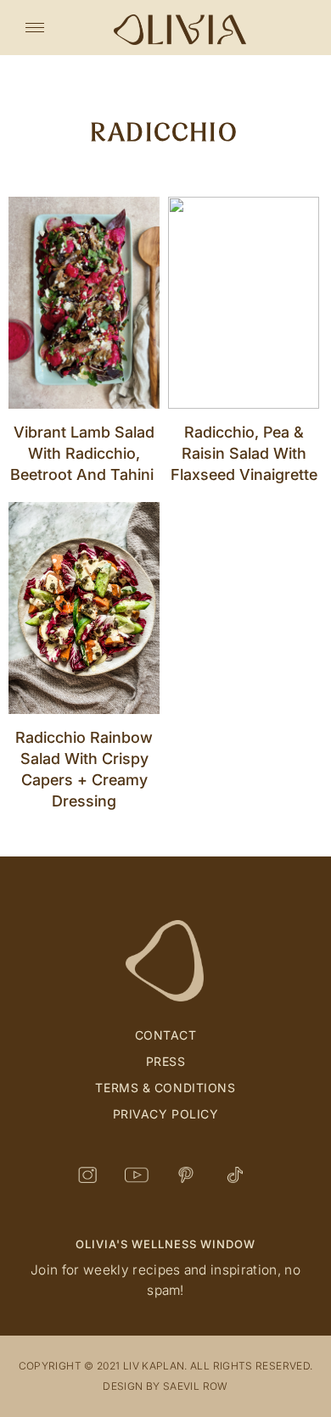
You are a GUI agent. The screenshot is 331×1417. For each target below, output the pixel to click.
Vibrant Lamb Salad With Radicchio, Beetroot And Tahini (84, 453)
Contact (166, 1035)
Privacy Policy (166, 1114)
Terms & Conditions (165, 1087)
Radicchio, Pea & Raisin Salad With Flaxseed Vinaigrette (244, 453)
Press (166, 1061)
